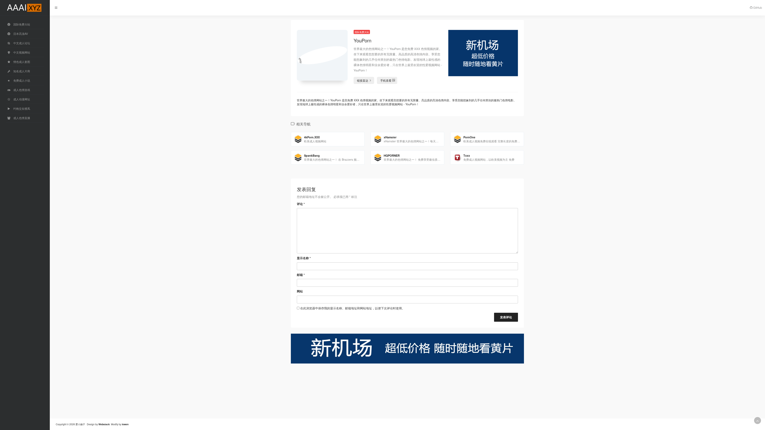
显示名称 (304, 258)
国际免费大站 (362, 32)
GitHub (757, 8)
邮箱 (301, 275)
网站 (300, 291)
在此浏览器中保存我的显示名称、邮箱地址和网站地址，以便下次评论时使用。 (352, 308)
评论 (301, 204)
